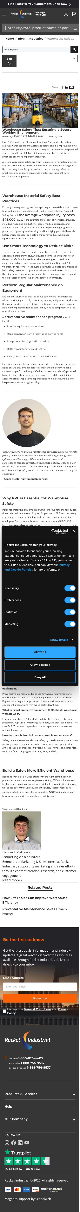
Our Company (38, 1120)
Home (9, 38)
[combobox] (40, 28)
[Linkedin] (20, 1144)
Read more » (12, 880)
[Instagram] (7, 1144)
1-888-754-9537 (32, 1063)
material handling (18, 809)
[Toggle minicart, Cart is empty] (74, 14)
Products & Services (38, 1095)
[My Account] (66, 14)
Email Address (13, 978)
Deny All (40, 677)
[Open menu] (4, 14)
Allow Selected (40, 664)
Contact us (57, 792)
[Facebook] (13, 1144)
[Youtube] (26, 1144)
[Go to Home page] (30, 14)
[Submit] (75, 28)
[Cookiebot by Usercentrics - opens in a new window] (51, 531)
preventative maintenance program (33, 317)
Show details (59, 639)
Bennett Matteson (29, 136)
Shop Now (60, 4)
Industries (36, 38)
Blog (21, 38)
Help (38, 1108)
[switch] (70, 600)
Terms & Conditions (37, 1009)
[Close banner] (74, 531)
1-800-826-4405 (30, 1058)
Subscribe (40, 998)
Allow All (40, 652)
